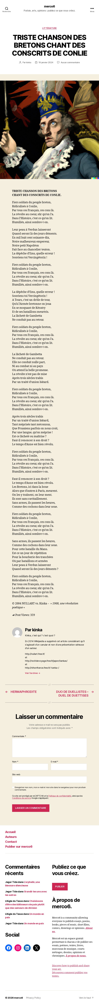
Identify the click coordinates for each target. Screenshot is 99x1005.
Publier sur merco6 (18, 846)
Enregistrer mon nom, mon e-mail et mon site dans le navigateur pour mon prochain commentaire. (50, 788)
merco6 (49, 6)
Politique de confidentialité (59, 796)
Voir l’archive (32, 673)
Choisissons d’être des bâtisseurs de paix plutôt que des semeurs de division (24, 904)
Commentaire (19, 736)
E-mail (54, 762)
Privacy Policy (33, 997)
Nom (15, 762)
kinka (28, 62)
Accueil (10, 832)
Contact (11, 842)
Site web (16, 774)
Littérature (49, 28)
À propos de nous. (76, 955)
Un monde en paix (34, 923)
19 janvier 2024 (46, 62)
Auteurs (11, 837)
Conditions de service (21, 798)
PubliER (59, 886)
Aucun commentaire (70, 62)
